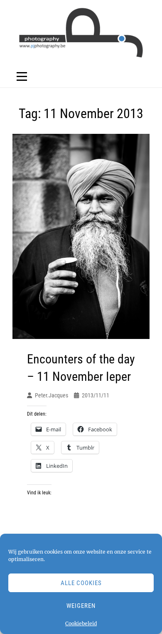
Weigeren (81, 606)
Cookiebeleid (81, 623)
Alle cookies (81, 583)
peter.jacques (51, 395)
